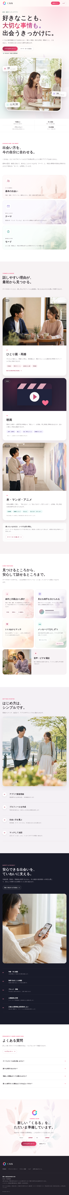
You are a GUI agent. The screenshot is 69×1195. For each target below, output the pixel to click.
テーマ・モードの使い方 (14, 537)
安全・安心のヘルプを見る (12, 887)
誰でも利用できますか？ (34, 1068)
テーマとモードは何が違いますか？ (34, 1061)
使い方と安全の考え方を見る (14, 370)
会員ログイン (55, 3)
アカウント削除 (23, 1169)
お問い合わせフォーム (37, 1169)
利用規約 (4, 1169)
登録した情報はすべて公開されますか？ (34, 1076)
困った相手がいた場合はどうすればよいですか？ (34, 1083)
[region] (34, 212)
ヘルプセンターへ (9, 1051)
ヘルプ (63, 3)
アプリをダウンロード (10, 48)
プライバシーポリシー (13, 1169)
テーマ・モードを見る (26, 48)
